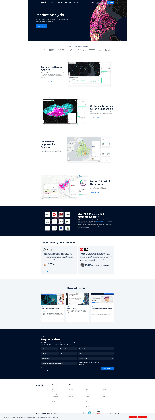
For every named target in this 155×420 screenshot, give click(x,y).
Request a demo (100, 2)
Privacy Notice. (64, 369)
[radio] (80, 364)
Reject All (133, 416)
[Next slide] (113, 242)
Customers (67, 2)
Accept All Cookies (142, 416)
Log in (92, 2)
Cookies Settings (125, 416)
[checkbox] (96, 364)
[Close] (153, 417)
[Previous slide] (110, 242)
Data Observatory (100, 221)
